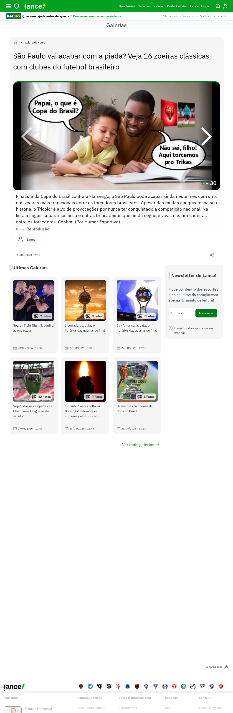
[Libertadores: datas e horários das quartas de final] (85, 314)
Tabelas (144, 6)
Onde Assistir (176, 6)
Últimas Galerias (30, 268)
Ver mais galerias (138, 444)
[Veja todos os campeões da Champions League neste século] (34, 395)
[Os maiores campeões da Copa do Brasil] (137, 395)
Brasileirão (127, 6)
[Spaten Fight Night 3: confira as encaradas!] (34, 314)
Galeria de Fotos (35, 42)
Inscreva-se (206, 313)
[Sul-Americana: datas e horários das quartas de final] (137, 314)
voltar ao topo (214, 666)
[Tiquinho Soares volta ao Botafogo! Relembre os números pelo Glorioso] (85, 395)
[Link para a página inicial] (15, 42)
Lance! (31, 240)
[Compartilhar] (212, 255)
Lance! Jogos (199, 6)
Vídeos (158, 6)
